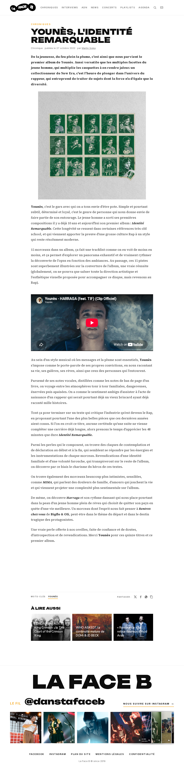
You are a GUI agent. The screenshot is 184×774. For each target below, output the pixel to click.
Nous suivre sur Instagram (148, 703)
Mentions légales (110, 754)
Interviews (70, 7)
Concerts (109, 7)
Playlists (127, 7)
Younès (53, 596)
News (94, 7)
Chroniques (49, 7)
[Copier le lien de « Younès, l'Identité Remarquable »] (151, 596)
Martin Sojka (89, 48)
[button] (92, 145)
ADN (84, 7)
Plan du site (81, 754)
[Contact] (161, 7)
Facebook (36, 754)
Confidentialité (142, 754)
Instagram (57, 754)
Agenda (144, 7)
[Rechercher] (155, 7)
